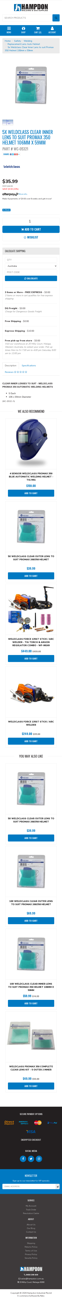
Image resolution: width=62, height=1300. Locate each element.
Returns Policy (31, 1247)
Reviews (9, 372)
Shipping (31, 1243)
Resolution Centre (31, 1213)
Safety (17, 40)
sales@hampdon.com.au (32, 1278)
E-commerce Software (27, 1296)
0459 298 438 (31, 1274)
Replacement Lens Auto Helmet (24, 44)
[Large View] (7, 122)
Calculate (32, 278)
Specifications (29, 365)
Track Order (31, 1209)
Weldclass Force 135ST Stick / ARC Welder (31, 723)
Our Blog (31, 1228)
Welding (28, 40)
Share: (6, 154)
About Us (31, 1224)
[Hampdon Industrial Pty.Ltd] (31, 8)
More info (22, 194)
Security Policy (31, 1258)
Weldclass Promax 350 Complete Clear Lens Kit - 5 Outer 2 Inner (31, 1068)
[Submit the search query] (56, 17)
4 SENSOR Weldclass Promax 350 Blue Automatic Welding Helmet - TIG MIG (31, 476)
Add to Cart (32, 229)
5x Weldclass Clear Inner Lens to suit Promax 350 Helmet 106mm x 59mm (29, 49)
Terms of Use (31, 1250)
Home (8, 40)
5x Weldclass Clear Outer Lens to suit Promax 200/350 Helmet (31, 558)
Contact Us (31, 1232)
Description (10, 365)
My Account (31, 1206)
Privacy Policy (31, 1254)
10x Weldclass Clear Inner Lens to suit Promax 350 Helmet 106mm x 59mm (31, 987)
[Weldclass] (11, 166)
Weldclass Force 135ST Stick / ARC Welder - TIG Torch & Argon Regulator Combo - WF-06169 (31, 642)
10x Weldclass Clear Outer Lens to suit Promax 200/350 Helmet (31, 903)
